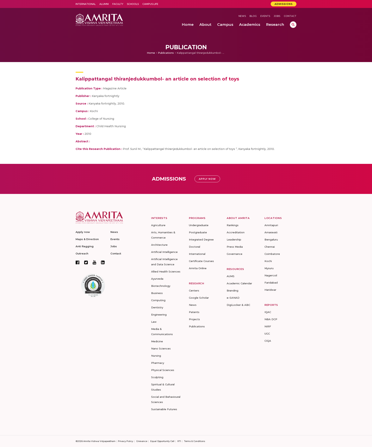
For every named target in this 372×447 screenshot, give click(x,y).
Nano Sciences (161, 348)
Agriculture (158, 225)
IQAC (267, 312)
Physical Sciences (162, 370)
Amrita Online (198, 268)
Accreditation (236, 232)
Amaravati (270, 232)
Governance (234, 253)
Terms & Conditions (194, 441)
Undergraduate (198, 225)
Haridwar (270, 289)
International (86, 4)
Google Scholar (199, 297)
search (293, 24)
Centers (194, 290)
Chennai (269, 246)
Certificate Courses (201, 261)
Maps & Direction (87, 239)
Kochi (268, 261)
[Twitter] (86, 262)
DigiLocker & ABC (238, 304)
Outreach (82, 253)
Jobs (277, 16)
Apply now (83, 231)
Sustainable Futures (164, 409)
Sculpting (157, 377)
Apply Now (207, 178)
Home (151, 52)
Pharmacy (157, 362)
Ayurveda (157, 278)
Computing (158, 300)
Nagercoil (270, 275)
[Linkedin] (103, 262)
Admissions (284, 4)
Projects (194, 319)
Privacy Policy (125, 441)
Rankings (233, 225)
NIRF (267, 326)
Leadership (234, 239)
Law (154, 321)
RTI (179, 441)
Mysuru (269, 268)
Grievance (141, 441)
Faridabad (271, 282)
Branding (232, 290)
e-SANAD (233, 297)
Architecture (159, 244)
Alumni (104, 4)
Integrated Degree (201, 239)
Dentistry (157, 307)
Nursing (156, 355)
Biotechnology (160, 285)
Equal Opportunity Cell (162, 441)
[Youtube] (94, 262)
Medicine (157, 341)
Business (157, 293)
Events (265, 16)
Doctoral (194, 246)
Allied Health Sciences (165, 271)
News (242, 16)
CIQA (267, 340)
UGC (267, 333)
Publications (166, 52)
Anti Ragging (85, 246)
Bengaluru (271, 239)
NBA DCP (270, 319)
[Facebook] (77, 262)
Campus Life (150, 4)
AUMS (230, 276)
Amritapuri (271, 225)
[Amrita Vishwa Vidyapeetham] (99, 19)
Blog (253, 16)
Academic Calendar (239, 283)
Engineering (159, 314)
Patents (194, 312)
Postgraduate (198, 232)
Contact (290, 16)
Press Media (235, 246)
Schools (133, 4)
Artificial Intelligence (164, 251)
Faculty (117, 4)
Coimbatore (272, 253)
